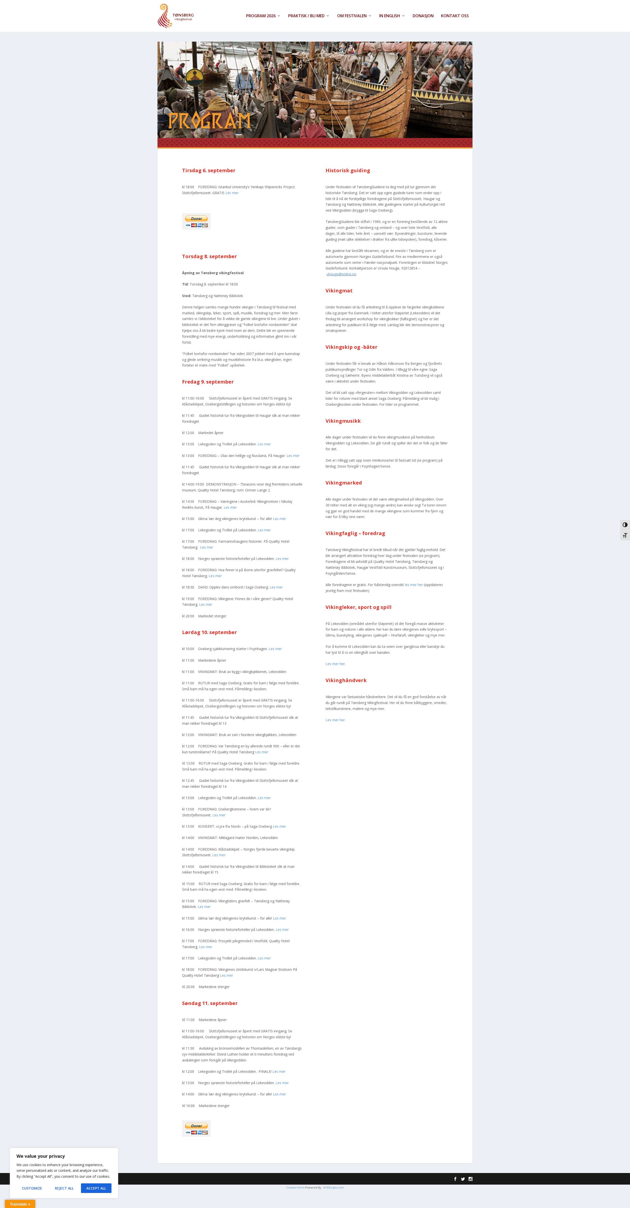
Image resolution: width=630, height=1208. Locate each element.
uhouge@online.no (341, 274)
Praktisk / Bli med (306, 16)
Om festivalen (352, 16)
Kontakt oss (455, 16)
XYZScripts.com (333, 1187)
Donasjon (423, 16)
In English (389, 16)
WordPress (233, 1179)
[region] (64, 1173)
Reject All (64, 1188)
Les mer (231, 192)
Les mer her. (336, 663)
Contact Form (295, 1187)
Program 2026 (261, 16)
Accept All (96, 1188)
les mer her (414, 584)
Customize (32, 1188)
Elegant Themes (190, 1179)
